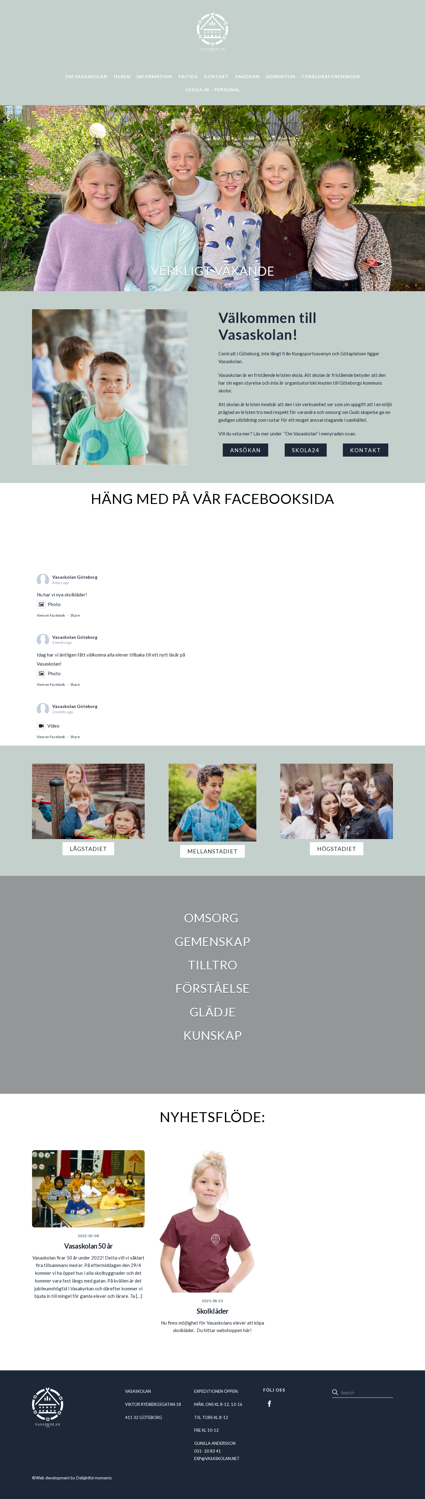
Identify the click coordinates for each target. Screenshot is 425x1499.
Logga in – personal (212, 89)
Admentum (280, 76)
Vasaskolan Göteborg (74, 577)
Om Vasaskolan (86, 76)
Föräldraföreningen (331, 76)
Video (53, 725)
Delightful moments (94, 1477)
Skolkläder (212, 1311)
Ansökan (247, 76)
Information (154, 76)
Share (75, 615)
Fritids (188, 76)
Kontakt (216, 76)
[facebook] (269, 1402)
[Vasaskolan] (212, 49)
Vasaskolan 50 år (88, 1246)
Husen (122, 76)
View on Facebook (51, 615)
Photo (54, 604)
